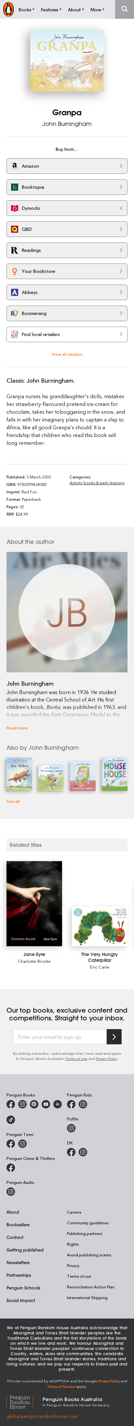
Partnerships (19, 1275)
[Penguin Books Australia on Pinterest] (34, 1104)
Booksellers (18, 1224)
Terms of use (79, 1276)
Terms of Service (61, 1386)
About (13, 1212)
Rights (73, 1244)
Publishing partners (84, 1233)
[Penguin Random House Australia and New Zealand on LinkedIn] (57, 1104)
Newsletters (18, 1262)
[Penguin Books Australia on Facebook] (11, 1104)
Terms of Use (76, 1058)
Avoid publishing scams (89, 1255)
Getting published (25, 1249)
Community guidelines (88, 1223)
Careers (74, 1212)
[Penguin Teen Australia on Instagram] (22, 1144)
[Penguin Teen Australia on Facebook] (11, 1144)
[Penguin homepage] (8, 9)
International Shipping (87, 1297)
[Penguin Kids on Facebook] (71, 1104)
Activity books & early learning (97, 483)
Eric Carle (99, 967)
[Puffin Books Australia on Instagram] (71, 1128)
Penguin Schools (23, 1287)
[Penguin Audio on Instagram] (11, 1191)
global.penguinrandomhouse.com (42, 1416)
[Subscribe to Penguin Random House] (114, 1036)
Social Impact (21, 1300)
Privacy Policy (106, 1058)
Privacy (73, 1265)
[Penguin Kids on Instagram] (83, 1104)
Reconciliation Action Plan (90, 1287)
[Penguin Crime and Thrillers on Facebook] (11, 1167)
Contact (15, 1237)
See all (13, 801)
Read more (17, 727)
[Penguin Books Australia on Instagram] (22, 1104)
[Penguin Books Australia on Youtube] (46, 1104)
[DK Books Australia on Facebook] (71, 1152)
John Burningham (67, 123)
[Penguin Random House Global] (25, 1401)
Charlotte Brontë (34, 961)
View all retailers (67, 354)
